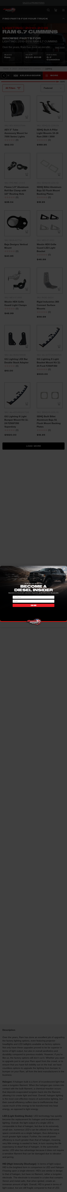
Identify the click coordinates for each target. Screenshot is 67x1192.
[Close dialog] (64, 569)
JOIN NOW (33, 605)
